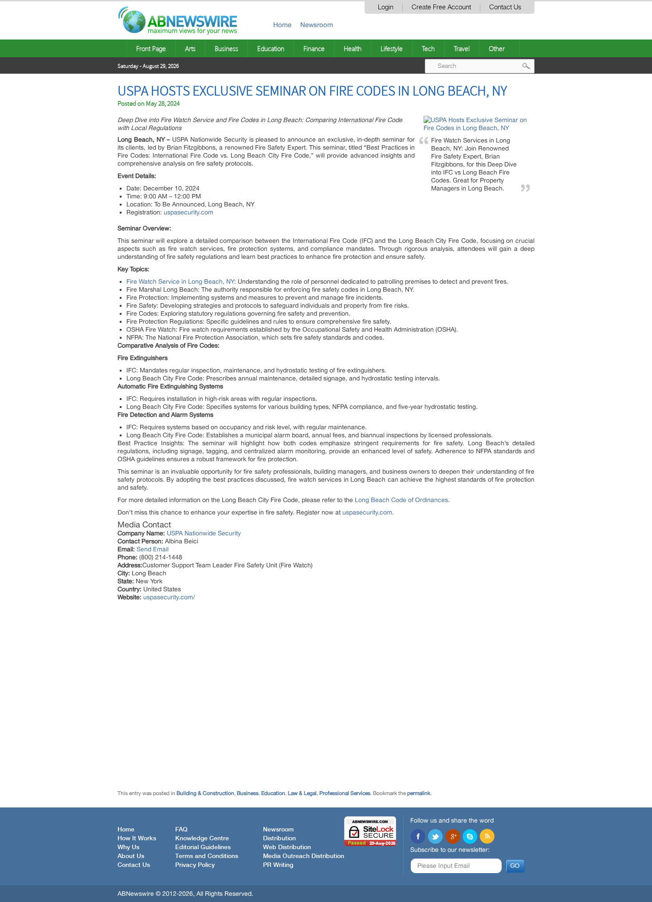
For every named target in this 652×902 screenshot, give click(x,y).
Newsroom (316, 24)
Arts (190, 48)
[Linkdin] (452, 837)
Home (282, 24)
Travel (462, 48)
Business (226, 48)
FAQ (181, 830)
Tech (428, 48)
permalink (418, 793)
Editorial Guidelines (203, 847)
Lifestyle (392, 48)
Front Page (151, 48)
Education (270, 48)
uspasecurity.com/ (169, 597)
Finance (314, 48)
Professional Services (344, 793)
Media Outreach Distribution (303, 856)
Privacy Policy (195, 865)
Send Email (153, 549)
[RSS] (487, 837)
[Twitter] (435, 837)
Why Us (128, 847)
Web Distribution (287, 847)
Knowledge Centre (202, 838)
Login (385, 7)
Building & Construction (205, 793)
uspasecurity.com (188, 212)
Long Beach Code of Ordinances (401, 499)
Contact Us (505, 7)
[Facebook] (417, 837)
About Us (131, 856)
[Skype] (469, 837)
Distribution (279, 838)
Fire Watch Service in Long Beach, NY (180, 281)
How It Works (137, 838)
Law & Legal (302, 793)
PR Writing (278, 865)
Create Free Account (441, 7)
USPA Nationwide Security (204, 533)
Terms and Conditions (206, 856)
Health (352, 48)
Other (497, 48)
